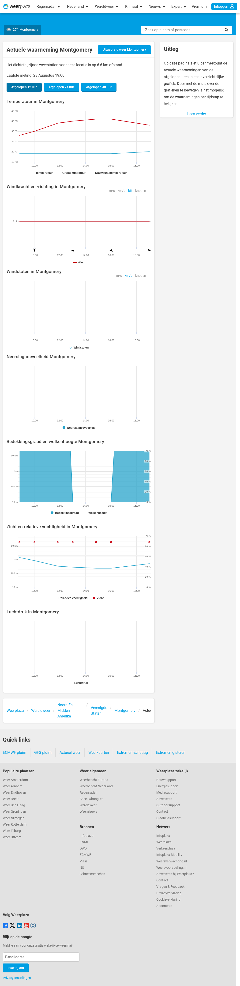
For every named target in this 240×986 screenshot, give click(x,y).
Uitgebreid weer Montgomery (124, 50)
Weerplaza (164, 842)
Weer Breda (11, 799)
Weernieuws (88, 812)
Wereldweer (105, 6)
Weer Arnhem (12, 786)
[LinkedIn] (19, 925)
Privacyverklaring (168, 893)
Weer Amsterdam (15, 780)
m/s (112, 191)
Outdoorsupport (168, 805)
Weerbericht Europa (94, 780)
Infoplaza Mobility (169, 855)
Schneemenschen (92, 874)
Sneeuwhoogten (91, 799)
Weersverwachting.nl (171, 861)
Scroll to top (232, 978)
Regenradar (46, 6)
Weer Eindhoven (14, 793)
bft (130, 191)
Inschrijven (16, 968)
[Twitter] (12, 925)
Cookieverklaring (168, 900)
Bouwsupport (166, 780)
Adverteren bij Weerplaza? (175, 874)
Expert (177, 6)
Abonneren (164, 906)
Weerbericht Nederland (96, 786)
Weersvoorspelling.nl (171, 868)
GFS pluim (43, 752)
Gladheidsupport (168, 818)
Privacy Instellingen (17, 978)
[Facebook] (5, 925)
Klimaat (132, 6)
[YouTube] (26, 925)
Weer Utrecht (12, 837)
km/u (121, 191)
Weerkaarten (98, 752)
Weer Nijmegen (13, 818)
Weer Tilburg (12, 831)
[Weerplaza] (17, 6)
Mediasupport (166, 793)
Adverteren (164, 799)
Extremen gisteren (170, 752)
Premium (199, 6)
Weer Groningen (14, 812)
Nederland (76, 6)
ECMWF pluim (14, 752)
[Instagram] (33, 925)
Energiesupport (167, 786)
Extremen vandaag (132, 752)
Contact (162, 812)
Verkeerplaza (165, 848)
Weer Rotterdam (14, 825)
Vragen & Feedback (170, 887)
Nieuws (155, 6)
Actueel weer (70, 752)
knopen (140, 191)
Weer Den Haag (14, 805)
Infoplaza (87, 836)
